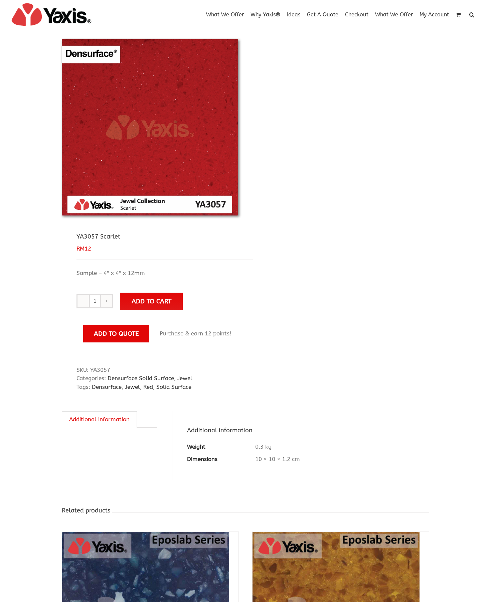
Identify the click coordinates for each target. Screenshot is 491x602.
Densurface (107, 387)
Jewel (184, 378)
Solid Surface (173, 387)
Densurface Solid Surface (141, 378)
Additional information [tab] (99, 419)
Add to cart (151, 301)
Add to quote (116, 333)
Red (148, 387)
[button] (471, 14)
